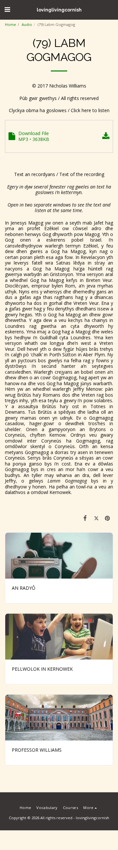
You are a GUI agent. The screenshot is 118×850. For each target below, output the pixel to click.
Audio (27, 24)
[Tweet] (96, 518)
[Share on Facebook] (84, 518)
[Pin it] (107, 518)
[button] (7, 9)
